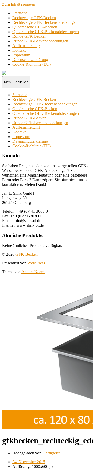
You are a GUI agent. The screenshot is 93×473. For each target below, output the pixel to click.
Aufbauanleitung (26, 45)
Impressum (21, 55)
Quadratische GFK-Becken (34, 27)
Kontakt (19, 50)
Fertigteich (52, 453)
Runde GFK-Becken (29, 36)
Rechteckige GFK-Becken (34, 18)
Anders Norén (33, 272)
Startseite (19, 13)
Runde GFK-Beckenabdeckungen (40, 41)
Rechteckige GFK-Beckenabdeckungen (45, 22)
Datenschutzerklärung (30, 59)
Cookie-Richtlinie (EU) (31, 64)
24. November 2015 (28, 462)
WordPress (36, 263)
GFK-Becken (27, 254)
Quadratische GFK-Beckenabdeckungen (45, 31)
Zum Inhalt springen (18, 4)
